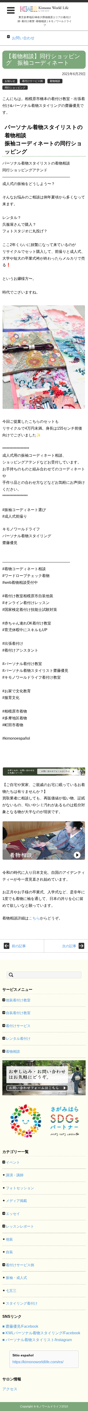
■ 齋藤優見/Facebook (20, 1326)
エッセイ (13, 1214)
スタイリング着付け (22, 1303)
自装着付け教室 (18, 1013)
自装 (9, 1252)
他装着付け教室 (18, 1000)
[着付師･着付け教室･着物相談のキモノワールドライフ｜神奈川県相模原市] (45, 9)
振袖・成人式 (16, 1278)
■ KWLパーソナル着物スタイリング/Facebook (41, 1333)
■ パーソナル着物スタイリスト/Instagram (37, 1340)
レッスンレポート (20, 1226)
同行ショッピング (15, 87)
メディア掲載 (16, 1201)
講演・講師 (14, 1175)
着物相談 (55, 81)
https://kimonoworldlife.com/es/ (37, 1362)
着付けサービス (18, 1026)
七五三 (11, 1291)
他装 (9, 1239)
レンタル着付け (18, 1038)
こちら (34, 918)
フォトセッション (20, 1188)
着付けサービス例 (32, 81)
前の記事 (19, 946)
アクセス (9, 1389)
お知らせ (10, 81)
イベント (13, 1162)
